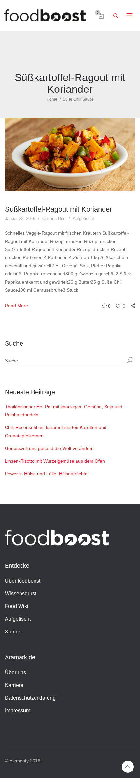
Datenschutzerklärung (30, 698)
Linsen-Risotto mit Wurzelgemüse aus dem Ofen (55, 461)
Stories (13, 631)
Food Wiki (16, 606)
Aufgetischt (83, 218)
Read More (16, 305)
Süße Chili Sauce (78, 99)
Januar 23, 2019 (20, 218)
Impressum (17, 710)
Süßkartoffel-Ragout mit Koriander (58, 209)
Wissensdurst (20, 593)
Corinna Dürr (54, 218)
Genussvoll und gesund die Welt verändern (49, 448)
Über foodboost (22, 581)
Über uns (15, 672)
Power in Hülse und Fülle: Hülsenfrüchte (46, 473)
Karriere (14, 685)
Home (52, 99)
